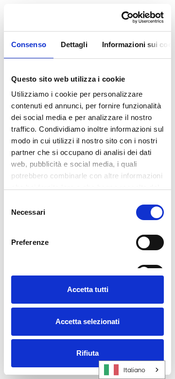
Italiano (134, 370)
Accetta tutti (87, 289)
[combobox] (132, 370)
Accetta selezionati (87, 321)
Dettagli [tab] (74, 44)
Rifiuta (87, 353)
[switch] (150, 242)
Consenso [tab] (28, 44)
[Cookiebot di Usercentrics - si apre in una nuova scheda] (123, 17)
